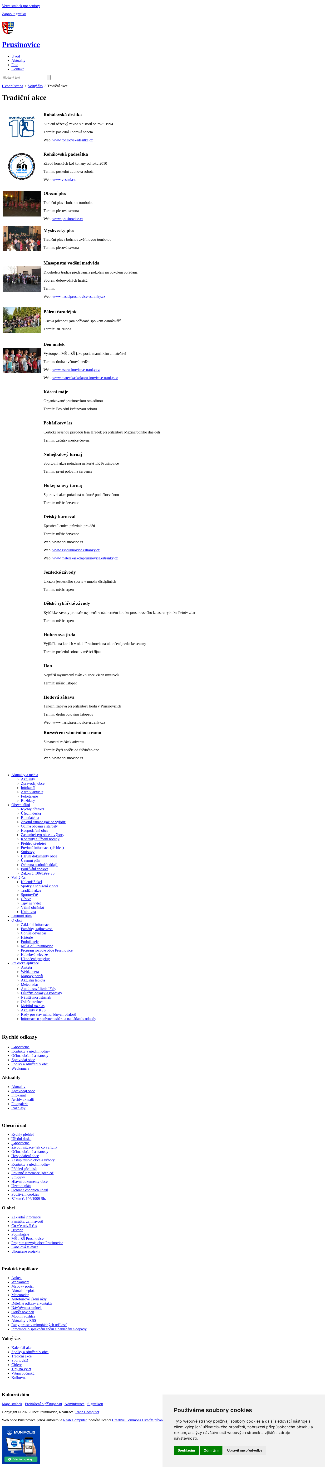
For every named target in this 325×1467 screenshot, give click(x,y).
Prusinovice (21, 44)
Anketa (26, 967)
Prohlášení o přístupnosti (43, 1404)
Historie (27, 937)
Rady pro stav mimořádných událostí (48, 1014)
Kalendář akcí (31, 882)
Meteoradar (29, 984)
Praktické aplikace (25, 963)
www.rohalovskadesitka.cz (72, 140)
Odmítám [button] (211, 1450)
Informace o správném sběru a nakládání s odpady (58, 1019)
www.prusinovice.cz (67, 219)
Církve (26, 899)
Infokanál (28, 788)
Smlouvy (27, 852)
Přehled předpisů (33, 843)
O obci (16, 920)
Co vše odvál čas (33, 933)
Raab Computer (87, 1412)
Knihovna (28, 912)
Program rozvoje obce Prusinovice (47, 950)
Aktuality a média (24, 775)
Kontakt (17, 69)
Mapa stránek (12, 1404)
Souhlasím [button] (186, 1450)
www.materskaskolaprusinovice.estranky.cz (85, 378)
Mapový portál (32, 976)
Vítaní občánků (32, 907)
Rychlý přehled (32, 809)
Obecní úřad (20, 805)
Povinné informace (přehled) (42, 848)
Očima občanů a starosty (39, 826)
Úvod (15, 56)
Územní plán (30, 860)
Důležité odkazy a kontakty (41, 993)
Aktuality (18, 60)
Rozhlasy (28, 800)
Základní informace (35, 925)
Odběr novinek (32, 1002)
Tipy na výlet (31, 903)
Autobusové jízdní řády (38, 989)
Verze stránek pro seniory (21, 6)
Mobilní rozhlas (32, 1006)
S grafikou (95, 1404)
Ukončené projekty (35, 959)
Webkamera (30, 972)
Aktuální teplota (33, 980)
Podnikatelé (30, 942)
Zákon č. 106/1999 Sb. (38, 873)
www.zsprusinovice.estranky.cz (76, 370)
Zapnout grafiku (14, 14)
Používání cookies (34, 869)
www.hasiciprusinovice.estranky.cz (78, 296)
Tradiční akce (31, 890)
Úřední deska (31, 813)
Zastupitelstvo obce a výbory (42, 835)
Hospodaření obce (34, 830)
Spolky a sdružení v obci (39, 886)
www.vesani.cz (63, 180)
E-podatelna (30, 818)
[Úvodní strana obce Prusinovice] (9, 33)
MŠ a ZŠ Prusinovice (37, 946)
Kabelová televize (34, 954)
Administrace (74, 1404)
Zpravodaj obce (32, 783)
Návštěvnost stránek (36, 997)
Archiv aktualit (32, 792)
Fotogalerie (29, 796)
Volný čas (35, 86)
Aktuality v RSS (33, 1010)
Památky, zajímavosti (37, 929)
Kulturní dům (21, 916)
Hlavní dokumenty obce (39, 856)
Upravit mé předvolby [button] (244, 1450)
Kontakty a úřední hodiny (40, 839)
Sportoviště (29, 895)
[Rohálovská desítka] (22, 127)
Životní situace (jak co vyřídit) (43, 822)
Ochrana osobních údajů (39, 865)
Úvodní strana (12, 86)
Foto (14, 65)
